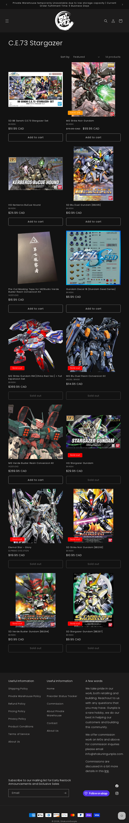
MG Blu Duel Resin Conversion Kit (85, 376)
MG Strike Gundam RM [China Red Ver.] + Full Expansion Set (35, 377)
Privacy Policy (17, 719)
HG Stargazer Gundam (79, 463)
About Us (14, 741)
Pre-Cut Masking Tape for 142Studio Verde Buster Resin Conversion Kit (33, 291)
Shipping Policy (18, 688)
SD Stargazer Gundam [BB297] (84, 631)
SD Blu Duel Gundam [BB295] (83, 205)
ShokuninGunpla (68, 821)
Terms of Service (19, 734)
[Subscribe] (65, 793)
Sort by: (65, 57)
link (106, 771)
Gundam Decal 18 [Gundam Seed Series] (91, 289)
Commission (55, 703)
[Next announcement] (122, 4)
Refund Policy (17, 703)
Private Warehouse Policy (24, 696)
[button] (7, 21)
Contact (52, 723)
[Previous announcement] (6, 4)
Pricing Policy (16, 711)
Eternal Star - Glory (19, 547)
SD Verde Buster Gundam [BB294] (28, 631)
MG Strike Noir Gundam (80, 120)
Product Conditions (20, 726)
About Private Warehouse (55, 713)
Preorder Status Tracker (62, 696)
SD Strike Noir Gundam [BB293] (84, 547)
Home (50, 688)
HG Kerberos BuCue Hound (24, 205)
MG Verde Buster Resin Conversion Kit (31, 463)
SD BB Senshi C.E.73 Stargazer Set (28, 120)
